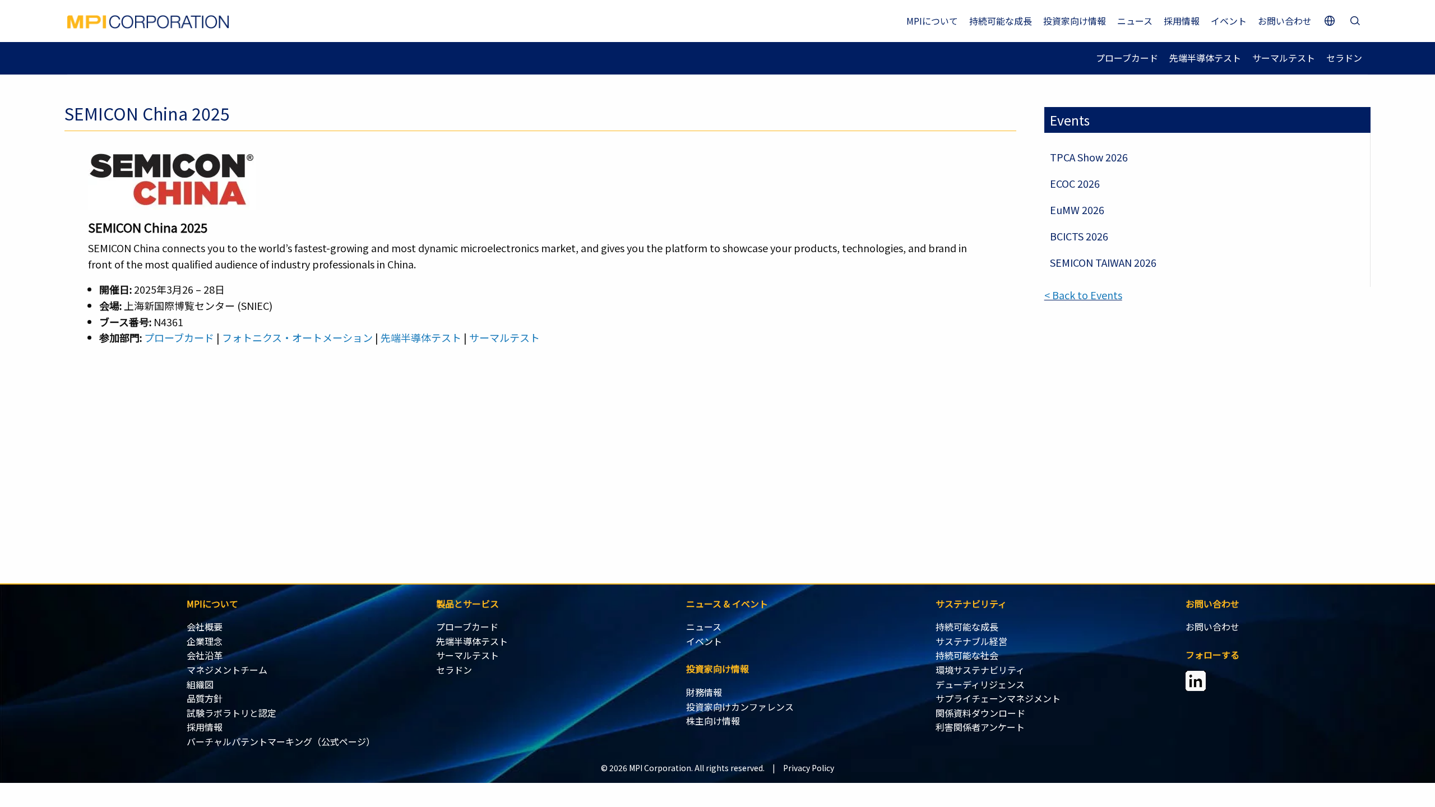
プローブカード (1127, 57)
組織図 (200, 684)
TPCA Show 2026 (1089, 157)
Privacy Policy (808, 767)
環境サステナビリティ (980, 669)
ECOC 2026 (1075, 183)
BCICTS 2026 (1079, 236)
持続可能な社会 (967, 655)
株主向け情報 (713, 720)
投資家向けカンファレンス (740, 706)
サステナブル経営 (971, 641)
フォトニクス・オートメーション (297, 337)
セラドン (1344, 57)
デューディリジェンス (980, 684)
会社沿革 (205, 655)
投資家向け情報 (1074, 20)
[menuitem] (311, 627)
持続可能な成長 (1000, 20)
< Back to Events (1083, 294)
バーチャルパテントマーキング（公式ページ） (281, 741)
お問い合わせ (1285, 20)
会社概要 (205, 626)
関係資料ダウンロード (980, 713)
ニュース (1134, 20)
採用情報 (1182, 20)
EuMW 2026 (1077, 209)
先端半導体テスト (1205, 57)
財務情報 (704, 692)
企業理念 (205, 641)
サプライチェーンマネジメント (998, 698)
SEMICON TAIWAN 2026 (1103, 262)
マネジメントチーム (227, 669)
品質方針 (205, 698)
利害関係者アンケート (980, 727)
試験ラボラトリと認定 (231, 713)
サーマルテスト (1283, 57)
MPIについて (932, 20)
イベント (1229, 20)
